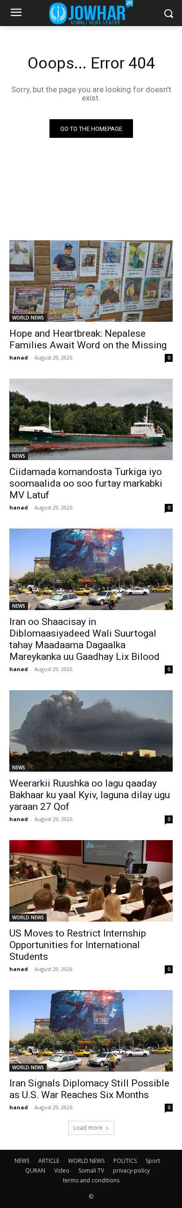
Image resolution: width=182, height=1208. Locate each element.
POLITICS (125, 1161)
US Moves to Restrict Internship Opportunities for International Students (77, 945)
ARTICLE (48, 1161)
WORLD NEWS (28, 317)
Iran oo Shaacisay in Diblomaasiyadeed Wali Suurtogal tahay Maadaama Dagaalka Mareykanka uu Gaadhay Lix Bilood (84, 639)
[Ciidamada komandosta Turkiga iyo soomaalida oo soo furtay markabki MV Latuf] (91, 419)
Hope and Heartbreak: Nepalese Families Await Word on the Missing (88, 339)
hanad (18, 357)
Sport (153, 1161)
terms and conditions (91, 1180)
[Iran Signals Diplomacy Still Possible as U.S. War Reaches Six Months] (91, 1031)
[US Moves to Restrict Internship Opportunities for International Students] (91, 881)
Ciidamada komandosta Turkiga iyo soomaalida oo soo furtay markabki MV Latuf (85, 483)
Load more (88, 1128)
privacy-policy (131, 1170)
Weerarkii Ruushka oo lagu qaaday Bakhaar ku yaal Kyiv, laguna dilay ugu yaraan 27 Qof (89, 795)
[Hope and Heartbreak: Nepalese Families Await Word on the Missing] (91, 281)
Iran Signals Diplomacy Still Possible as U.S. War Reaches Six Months (89, 1089)
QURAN (35, 1170)
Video (62, 1170)
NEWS (18, 456)
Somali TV (91, 1170)
